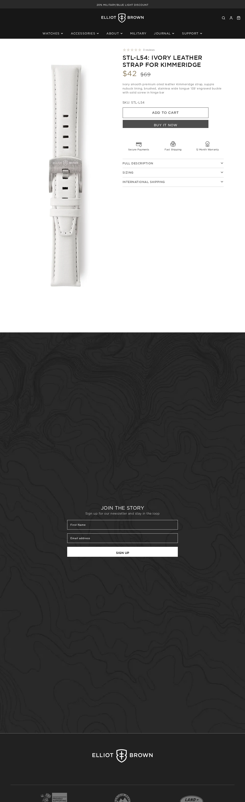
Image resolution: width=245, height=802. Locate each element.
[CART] (238, 18)
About (112, 33)
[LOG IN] (231, 18)
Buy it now (165, 125)
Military (138, 33)
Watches (51, 33)
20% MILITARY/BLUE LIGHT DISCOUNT (122, 4)
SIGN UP (122, 552)
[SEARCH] (223, 18)
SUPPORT (190, 33)
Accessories (83, 33)
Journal (162, 33)
